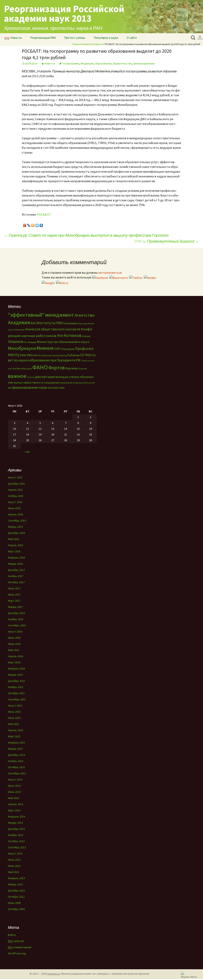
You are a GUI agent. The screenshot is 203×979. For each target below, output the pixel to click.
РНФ (35, 355)
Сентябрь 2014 (17, 773)
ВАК (33, 323)
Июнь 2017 (14, 594)
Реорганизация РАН (43, 38)
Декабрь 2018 (16, 533)
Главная (76, 44)
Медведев (87, 63)
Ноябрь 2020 (15, 496)
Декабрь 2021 (16, 483)
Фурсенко (71, 368)
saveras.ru (53, 973)
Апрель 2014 (15, 804)
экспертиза (56, 387)
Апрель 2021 (15, 489)
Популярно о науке (106, 38)
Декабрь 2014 (16, 755)
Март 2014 (14, 810)
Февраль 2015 (16, 742)
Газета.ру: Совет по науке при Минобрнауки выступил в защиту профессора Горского (86, 235)
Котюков (72, 335)
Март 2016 (14, 662)
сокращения (51, 382)
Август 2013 (15, 853)
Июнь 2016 (14, 644)
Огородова (67, 349)
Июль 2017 (14, 588)
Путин (20, 354)
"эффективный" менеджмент (41, 314)
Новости (16, 38)
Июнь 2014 (14, 792)
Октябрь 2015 (16, 693)
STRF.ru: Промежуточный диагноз (166, 241)
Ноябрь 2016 (15, 619)
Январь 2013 (15, 884)
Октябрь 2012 (16, 896)
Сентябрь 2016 (17, 625)
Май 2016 (13, 650)
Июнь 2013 (14, 866)
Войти (12, 935)
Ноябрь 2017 (15, 576)
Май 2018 (13, 539)
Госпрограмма (70, 63)
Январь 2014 (15, 822)
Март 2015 (14, 736)
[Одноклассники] (33, 224)
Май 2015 (13, 724)
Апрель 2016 (15, 656)
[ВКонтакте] (41, 224)
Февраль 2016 (16, 668)
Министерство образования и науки (63, 342)
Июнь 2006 (14, 903)
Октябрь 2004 (16, 909)
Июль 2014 (14, 785)
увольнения (66, 382)
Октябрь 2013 (16, 841)
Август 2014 (15, 779)
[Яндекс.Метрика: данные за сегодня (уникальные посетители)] (189, 975)
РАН (29, 355)
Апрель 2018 (15, 545)
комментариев (19, 947)
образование (103, 63)
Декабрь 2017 (16, 570)
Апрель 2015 (15, 730)
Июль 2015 (14, 711)
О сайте (132, 38)
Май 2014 (13, 798)
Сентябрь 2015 (17, 699)
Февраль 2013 (16, 878)
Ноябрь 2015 (15, 687)
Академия (19, 322)
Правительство (122, 63)
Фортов (56, 367)
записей (16, 941)
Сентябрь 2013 (17, 847)
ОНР (57, 349)
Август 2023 (15, 477)
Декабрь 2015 (16, 681)
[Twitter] (37, 224)
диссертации (45, 377)
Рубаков (73, 355)
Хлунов (83, 368)
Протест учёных (74, 38)
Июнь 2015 (14, 718)
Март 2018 (14, 551)
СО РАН (85, 355)
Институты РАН (49, 322)
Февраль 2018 (16, 557)
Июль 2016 (14, 637)
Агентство (85, 315)
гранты (30, 377)
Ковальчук (19, 329)
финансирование (144, 63)
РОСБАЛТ (44, 214)
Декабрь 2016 (16, 613)
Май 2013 (13, 872)
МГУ (25, 342)
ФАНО (40, 367)
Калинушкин (70, 323)
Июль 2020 (14, 508)
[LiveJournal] (29, 224)
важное (17, 376)
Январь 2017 (15, 607)
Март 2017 (14, 600)
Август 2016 (15, 631)
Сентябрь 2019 (17, 520)
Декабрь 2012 (16, 890)
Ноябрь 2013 (15, 835)
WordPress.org (17, 953)
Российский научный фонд (52, 355)
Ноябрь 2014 (15, 761)
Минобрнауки (22, 348)
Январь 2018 (15, 563)
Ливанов (15, 341)
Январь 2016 (15, 674)
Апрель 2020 (15, 514)
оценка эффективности (28, 382)
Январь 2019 (15, 526)
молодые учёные (67, 377)
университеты (81, 382)
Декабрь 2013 (16, 829)
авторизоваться (110, 272)
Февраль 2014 (16, 816)
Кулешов (86, 336)
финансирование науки (29, 387)
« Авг (27, 451)
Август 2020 (15, 502)
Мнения (44, 348)
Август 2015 (15, 705)
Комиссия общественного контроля (52, 329)
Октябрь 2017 (16, 582)
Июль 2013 (14, 859)
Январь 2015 (15, 748)
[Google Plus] (25, 224)
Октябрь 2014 (16, 767)
